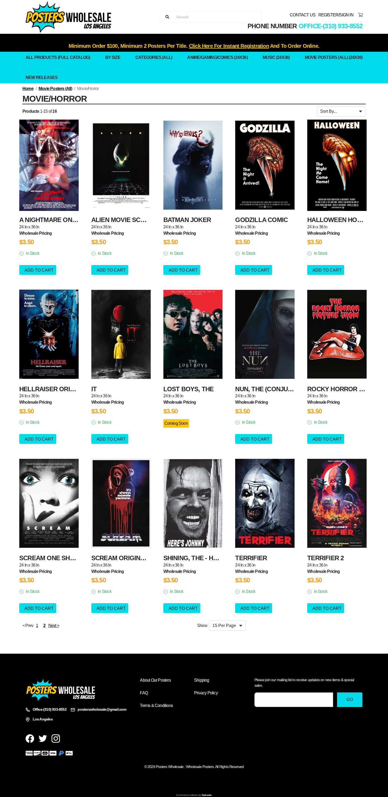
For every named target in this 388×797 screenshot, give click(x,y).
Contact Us (302, 15)
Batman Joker (187, 219)
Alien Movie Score (122, 219)
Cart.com (207, 795)
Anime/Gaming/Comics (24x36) (217, 57)
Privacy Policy (206, 693)
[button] (37, 625)
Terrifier (251, 558)
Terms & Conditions (156, 705)
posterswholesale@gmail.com (102, 709)
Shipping (201, 680)
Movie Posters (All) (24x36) (333, 57)
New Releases (42, 77)
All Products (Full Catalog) (58, 57)
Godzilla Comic (261, 219)
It (94, 389)
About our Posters (155, 680)
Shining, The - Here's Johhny (210, 558)
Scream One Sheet (50, 558)
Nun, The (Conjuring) (270, 389)
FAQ (144, 693)
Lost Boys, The (188, 389)
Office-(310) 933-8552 (330, 26)
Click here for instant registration (229, 46)
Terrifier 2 (325, 558)
